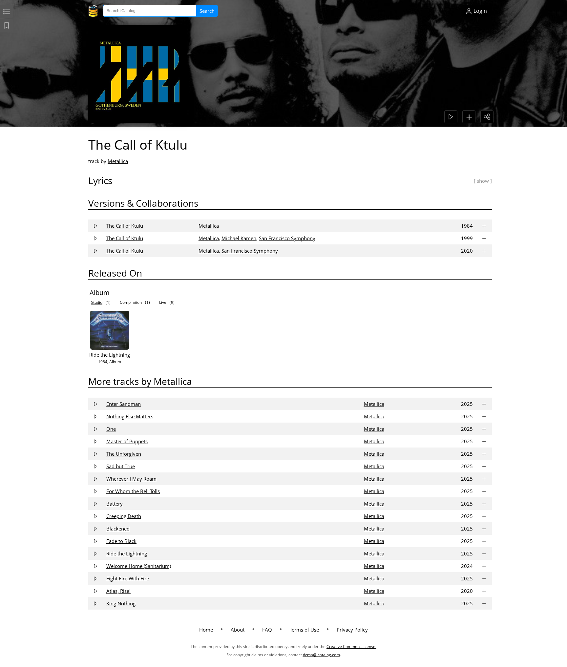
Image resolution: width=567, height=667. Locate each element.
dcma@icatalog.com (321, 654)
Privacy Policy (352, 629)
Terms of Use (304, 629)
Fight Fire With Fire (127, 578)
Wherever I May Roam (131, 478)
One (111, 429)
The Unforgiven (123, 453)
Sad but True (120, 466)
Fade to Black (121, 541)
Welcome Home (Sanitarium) (138, 566)
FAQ (267, 629)
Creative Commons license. (351, 646)
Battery (114, 503)
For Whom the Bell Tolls (133, 491)
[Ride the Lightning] (109, 348)
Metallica (118, 161)
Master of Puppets (127, 441)
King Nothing (121, 603)
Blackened (118, 528)
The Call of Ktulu (124, 225)
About (237, 629)
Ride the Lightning (109, 354)
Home (206, 629)
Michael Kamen (238, 238)
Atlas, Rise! (118, 591)
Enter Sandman (123, 404)
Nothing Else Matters (129, 416)
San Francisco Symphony (287, 238)
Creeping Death (123, 516)
